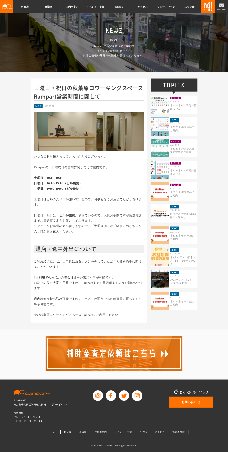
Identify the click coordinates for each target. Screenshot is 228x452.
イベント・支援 (96, 7)
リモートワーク (166, 7)
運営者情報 (178, 432)
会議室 (48, 7)
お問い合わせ (221, 6)
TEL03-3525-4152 (208, 6)
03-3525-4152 (194, 392)
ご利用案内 (72, 7)
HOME (52, 432)
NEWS (119, 7)
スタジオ (189, 7)
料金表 (25, 7)
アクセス (142, 7)
